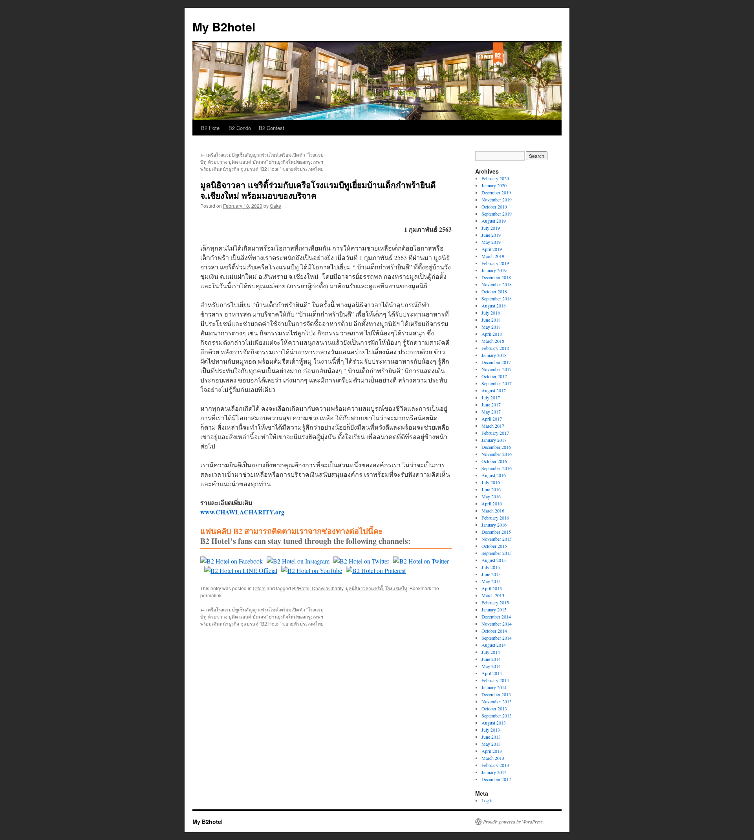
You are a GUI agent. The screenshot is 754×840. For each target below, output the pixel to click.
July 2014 (490, 652)
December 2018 (496, 277)
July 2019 (490, 228)
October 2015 (494, 546)
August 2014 (493, 645)
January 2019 (494, 270)
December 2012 (496, 779)
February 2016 (495, 517)
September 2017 (496, 383)
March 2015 (492, 595)
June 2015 (491, 574)
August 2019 (493, 221)
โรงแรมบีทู (396, 588)
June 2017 (491, 404)
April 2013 (491, 751)
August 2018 (493, 305)
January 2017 (494, 440)
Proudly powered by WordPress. (513, 821)
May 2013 (491, 744)
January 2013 (494, 772)
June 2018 (491, 320)
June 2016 (491, 489)
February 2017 (495, 433)
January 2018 (494, 355)
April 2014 (491, 673)
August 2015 (493, 560)
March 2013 (492, 758)
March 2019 (492, 256)
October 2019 (494, 206)
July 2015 (490, 567)
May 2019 (491, 242)
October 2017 (494, 376)
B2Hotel (300, 588)
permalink (210, 595)
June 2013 (491, 737)
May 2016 (491, 496)
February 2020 (495, 178)
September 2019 (496, 213)
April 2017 (491, 418)
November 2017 (496, 369)
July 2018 (490, 312)
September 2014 (496, 638)
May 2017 (491, 411)
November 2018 (496, 284)
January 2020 (494, 185)
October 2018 (494, 291)
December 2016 (496, 447)
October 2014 (494, 631)
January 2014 (494, 687)
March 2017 (492, 426)
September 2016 (496, 468)
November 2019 (496, 199)
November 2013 (496, 701)
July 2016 (490, 482)
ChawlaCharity (327, 588)
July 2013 (490, 730)
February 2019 (495, 263)
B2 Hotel (211, 128)
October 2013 (494, 708)
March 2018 (492, 341)
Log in (487, 800)
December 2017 (496, 362)
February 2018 (495, 348)
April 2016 (491, 503)
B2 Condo (240, 128)
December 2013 (496, 694)
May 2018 (491, 327)
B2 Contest (271, 128)
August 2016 (493, 475)
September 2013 (496, 715)
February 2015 (495, 602)
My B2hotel (223, 26)
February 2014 (495, 680)
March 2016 (492, 510)
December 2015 (496, 532)
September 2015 (496, 553)
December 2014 (496, 616)
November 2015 (496, 539)
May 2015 (491, 581)
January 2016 (494, 525)
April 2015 (491, 588)
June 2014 (491, 659)
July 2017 (490, 397)
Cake (275, 205)
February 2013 (495, 765)
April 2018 (491, 334)
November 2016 (496, 454)
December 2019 (496, 192)
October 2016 (494, 461)
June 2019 (491, 235)
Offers (259, 588)
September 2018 (496, 298)
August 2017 (493, 390)
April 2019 (491, 249)
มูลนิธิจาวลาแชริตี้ (364, 588)
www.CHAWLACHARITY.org (242, 511)
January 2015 (494, 609)
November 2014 (496, 623)
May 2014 (491, 666)
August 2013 (493, 722)
